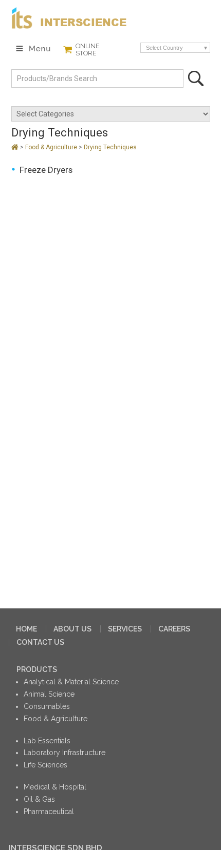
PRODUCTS (36, 669)
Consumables (47, 706)
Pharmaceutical (49, 811)
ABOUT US (72, 629)
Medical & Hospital (55, 787)
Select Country (164, 48)
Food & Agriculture (52, 147)
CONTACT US (40, 642)
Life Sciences (45, 765)
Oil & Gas (39, 799)
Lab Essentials (47, 741)
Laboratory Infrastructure (64, 752)
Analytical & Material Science (71, 682)
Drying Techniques (110, 147)
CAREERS (174, 629)
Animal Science (49, 694)
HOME (26, 629)
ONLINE (88, 49)
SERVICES (125, 629)
